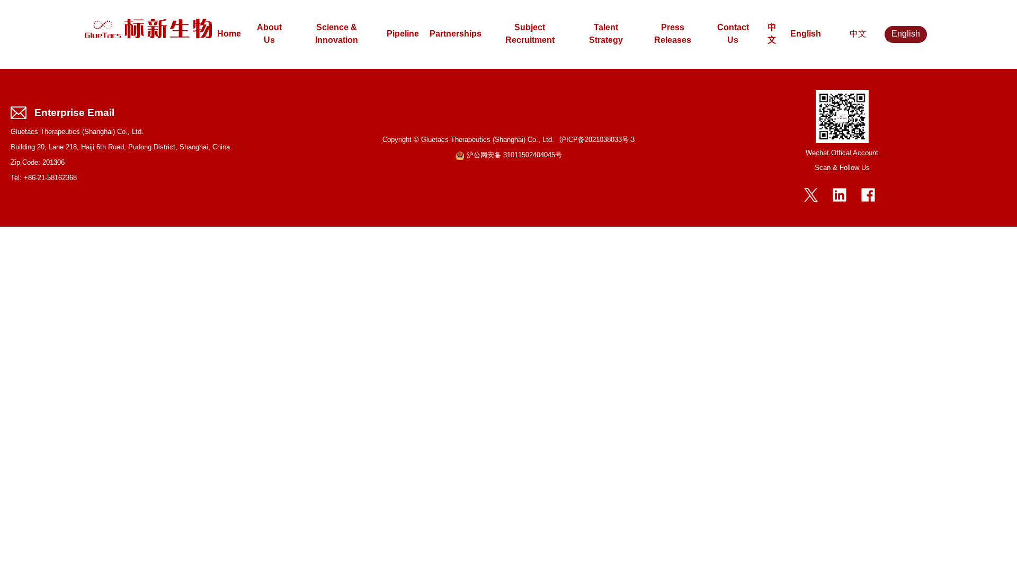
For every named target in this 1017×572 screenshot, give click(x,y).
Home (229, 34)
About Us (269, 34)
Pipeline (403, 34)
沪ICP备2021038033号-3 (597, 140)
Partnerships (455, 34)
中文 (772, 34)
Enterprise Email (74, 113)
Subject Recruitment (530, 34)
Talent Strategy (606, 34)
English (805, 34)
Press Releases (672, 34)
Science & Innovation (336, 34)
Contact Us (733, 34)
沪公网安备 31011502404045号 (514, 155)
